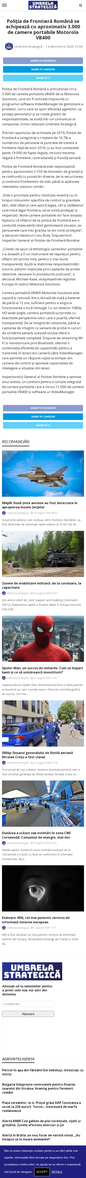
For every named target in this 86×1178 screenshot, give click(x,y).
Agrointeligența (18, 1059)
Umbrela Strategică (28, 46)
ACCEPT (42, 1171)
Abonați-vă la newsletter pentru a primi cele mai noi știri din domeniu (27, 990)
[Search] (80, 5)
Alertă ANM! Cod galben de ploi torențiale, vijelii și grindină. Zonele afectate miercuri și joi (41, 1123)
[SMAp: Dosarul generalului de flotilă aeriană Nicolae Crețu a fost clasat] (43, 723)
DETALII (57, 1171)
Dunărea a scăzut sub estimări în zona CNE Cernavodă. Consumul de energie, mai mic (36, 835)
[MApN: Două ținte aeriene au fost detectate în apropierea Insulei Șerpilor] (43, 474)
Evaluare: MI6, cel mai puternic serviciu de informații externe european (36, 920)
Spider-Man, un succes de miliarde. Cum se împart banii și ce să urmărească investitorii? (42, 670)
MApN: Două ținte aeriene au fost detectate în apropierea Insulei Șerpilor (39, 505)
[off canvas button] (4, 5)
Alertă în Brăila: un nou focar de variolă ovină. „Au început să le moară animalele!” (41, 1137)
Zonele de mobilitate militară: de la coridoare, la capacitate (41, 585)
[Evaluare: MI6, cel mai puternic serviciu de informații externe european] (43, 888)
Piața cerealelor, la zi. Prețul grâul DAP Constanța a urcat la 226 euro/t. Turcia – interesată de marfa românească (41, 1107)
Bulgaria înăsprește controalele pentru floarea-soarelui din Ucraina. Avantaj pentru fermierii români (39, 1088)
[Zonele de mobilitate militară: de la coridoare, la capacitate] (43, 554)
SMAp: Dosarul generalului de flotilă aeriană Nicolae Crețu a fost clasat (37, 755)
